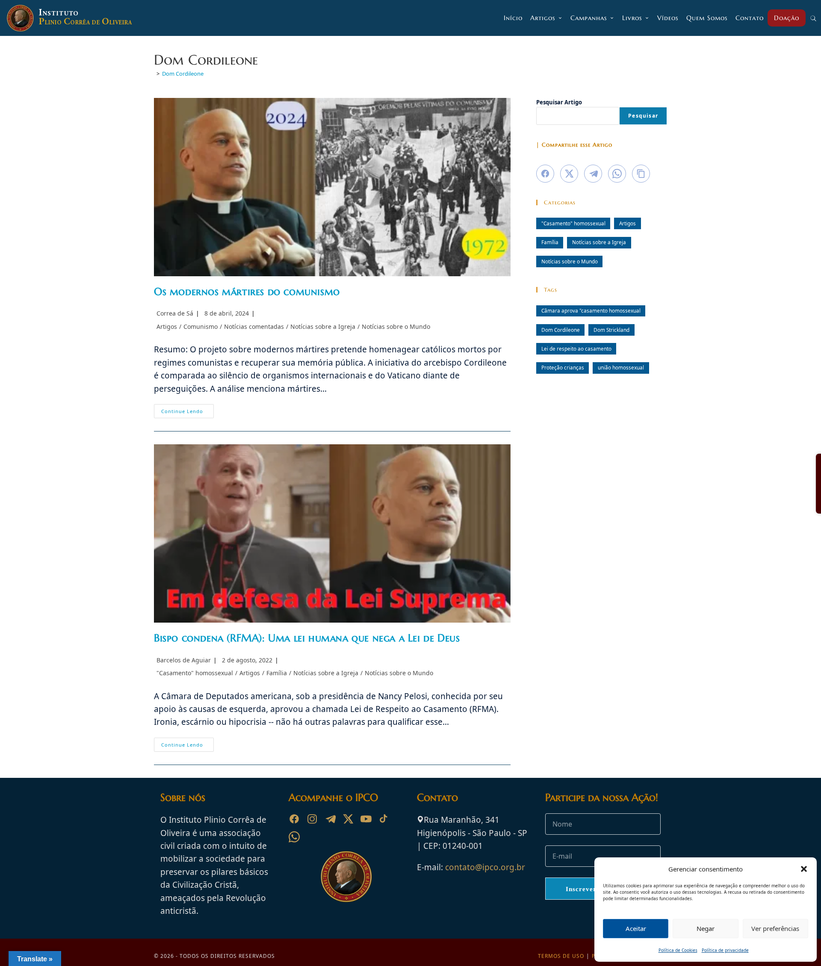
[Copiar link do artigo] (641, 174)
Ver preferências (775, 928)
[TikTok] (384, 818)
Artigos (167, 326)
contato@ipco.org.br (485, 867)
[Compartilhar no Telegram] (593, 174)
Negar (706, 928)
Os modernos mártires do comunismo (247, 291)
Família (276, 673)
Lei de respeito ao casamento (576, 348)
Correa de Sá (175, 313)
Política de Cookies (678, 950)
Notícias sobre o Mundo (396, 326)
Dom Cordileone (183, 73)
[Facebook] (294, 818)
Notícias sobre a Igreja (322, 326)
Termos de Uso (561, 956)
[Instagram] (312, 818)
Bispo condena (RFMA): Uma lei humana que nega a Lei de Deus (307, 638)
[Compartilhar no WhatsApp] (617, 174)
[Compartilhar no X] (569, 174)
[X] (348, 818)
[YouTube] (366, 818)
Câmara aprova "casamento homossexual (591, 310)
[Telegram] (330, 818)
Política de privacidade (725, 950)
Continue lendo (187, 412)
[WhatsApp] (294, 836)
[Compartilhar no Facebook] (545, 174)
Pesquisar (643, 115)
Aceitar (636, 928)
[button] (804, 869)
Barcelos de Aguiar (184, 660)
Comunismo (200, 326)
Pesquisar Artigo (559, 102)
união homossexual (621, 367)
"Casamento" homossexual (195, 673)
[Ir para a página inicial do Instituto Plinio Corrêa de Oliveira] (346, 875)
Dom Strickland (611, 329)
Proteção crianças (562, 367)
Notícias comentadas (254, 326)
